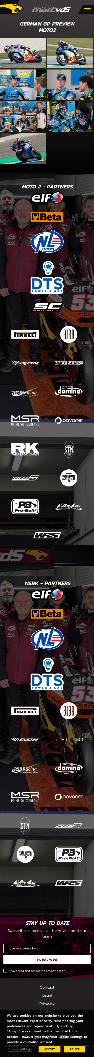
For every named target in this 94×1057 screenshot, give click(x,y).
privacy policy (55, 970)
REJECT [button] (74, 1049)
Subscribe (47, 959)
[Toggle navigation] (87, 9)
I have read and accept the (37, 970)
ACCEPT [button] (49, 1049)
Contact (47, 987)
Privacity (47, 1003)
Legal (47, 995)
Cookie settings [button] (20, 1049)
